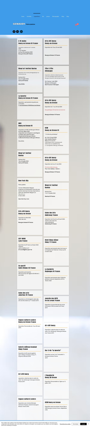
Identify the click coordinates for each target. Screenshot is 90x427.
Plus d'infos (21, 141)
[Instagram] (17, 31)
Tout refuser (75, 424)
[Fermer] (88, 424)
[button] (77, 24)
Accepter (83, 424)
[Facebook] (14, 31)
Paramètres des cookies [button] (65, 424)
